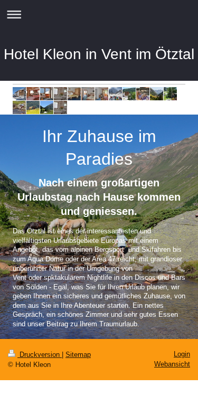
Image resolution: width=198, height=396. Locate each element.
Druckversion (39, 355)
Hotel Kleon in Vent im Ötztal (99, 54)
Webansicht (172, 364)
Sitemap (78, 355)
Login (182, 354)
